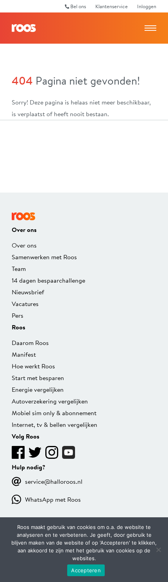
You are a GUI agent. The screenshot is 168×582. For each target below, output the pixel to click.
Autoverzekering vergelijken (50, 401)
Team (19, 268)
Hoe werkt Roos (33, 366)
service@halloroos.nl (53, 481)
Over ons (24, 245)
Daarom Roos (30, 342)
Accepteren (86, 570)
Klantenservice (111, 6)
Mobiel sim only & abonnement (54, 413)
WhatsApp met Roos (53, 499)
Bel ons (77, 6)
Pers (17, 315)
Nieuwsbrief (28, 292)
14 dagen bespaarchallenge (48, 280)
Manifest (24, 354)
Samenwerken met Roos (44, 257)
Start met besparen (38, 377)
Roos (24, 28)
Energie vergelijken (38, 389)
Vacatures (25, 303)
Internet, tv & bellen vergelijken (54, 424)
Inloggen (146, 6)
